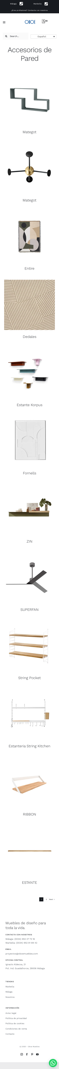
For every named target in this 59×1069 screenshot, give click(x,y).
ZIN (29, 541)
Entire (29, 268)
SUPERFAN (29, 609)
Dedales (29, 336)
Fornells (29, 473)
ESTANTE (29, 882)
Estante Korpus (29, 405)
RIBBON (29, 814)
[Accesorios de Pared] (29, 100)
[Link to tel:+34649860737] (46, 3)
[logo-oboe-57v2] (30, 19)
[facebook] (27, 1054)
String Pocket (29, 678)
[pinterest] (32, 1054)
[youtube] (37, 1054)
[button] (43, 36)
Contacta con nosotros (38, 10)
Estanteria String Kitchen (29, 746)
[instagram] (21, 1054)
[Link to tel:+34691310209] (21, 3)
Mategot (29, 132)
